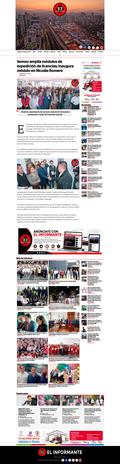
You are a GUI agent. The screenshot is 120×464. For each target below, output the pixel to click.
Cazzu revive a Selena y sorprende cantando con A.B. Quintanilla (94, 322)
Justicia (87, 51)
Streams (100, 51)
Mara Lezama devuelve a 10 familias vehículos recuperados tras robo (94, 133)
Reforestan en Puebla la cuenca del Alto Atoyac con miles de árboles (94, 140)
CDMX (58, 51)
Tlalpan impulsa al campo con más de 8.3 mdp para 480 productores (94, 179)
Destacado (22, 417)
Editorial (46, 51)
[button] (17, 412)
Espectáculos (79, 51)
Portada (40, 51)
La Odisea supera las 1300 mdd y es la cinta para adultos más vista (94, 329)
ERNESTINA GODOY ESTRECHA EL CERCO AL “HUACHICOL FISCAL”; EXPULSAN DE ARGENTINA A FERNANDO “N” (26, 412)
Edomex (23, 75)
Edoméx (64, 51)
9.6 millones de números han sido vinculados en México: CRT (94, 120)
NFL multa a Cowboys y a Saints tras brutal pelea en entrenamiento (94, 315)
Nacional (53, 51)
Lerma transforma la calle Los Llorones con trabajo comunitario (93, 271)
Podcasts (93, 51)
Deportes (71, 51)
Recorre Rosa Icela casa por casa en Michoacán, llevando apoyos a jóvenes (92, 410)
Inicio (34, 51)
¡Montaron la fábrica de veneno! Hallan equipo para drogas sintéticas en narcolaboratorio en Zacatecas (94, 299)
